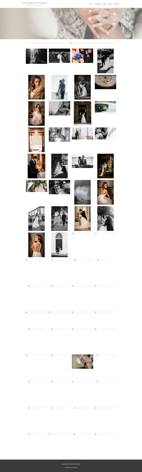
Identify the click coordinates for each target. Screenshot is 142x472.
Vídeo (104, 4)
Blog (110, 4)
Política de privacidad (71, 467)
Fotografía (97, 4)
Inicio (90, 4)
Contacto (116, 4)
